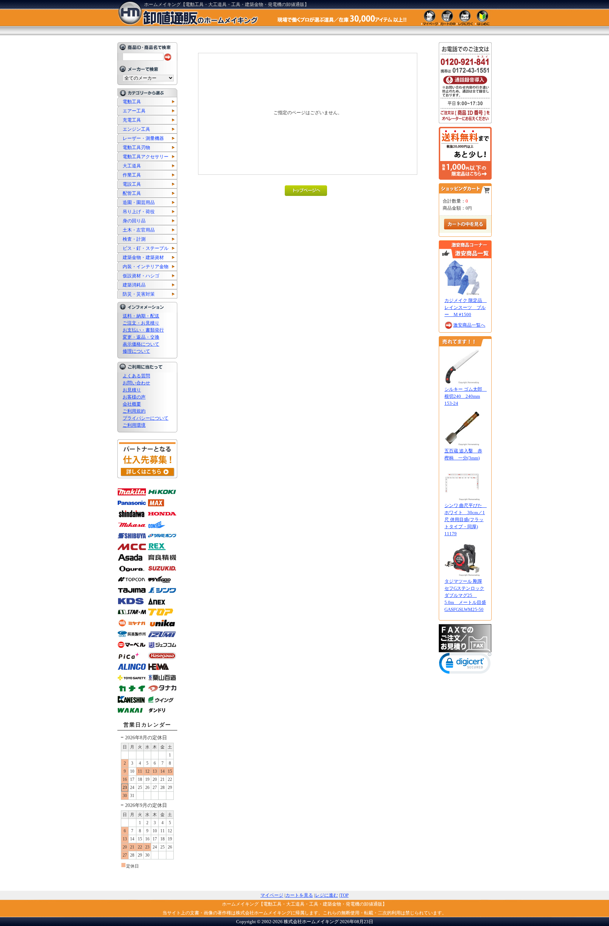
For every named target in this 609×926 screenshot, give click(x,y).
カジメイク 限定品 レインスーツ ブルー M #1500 (465, 307)
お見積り (132, 390)
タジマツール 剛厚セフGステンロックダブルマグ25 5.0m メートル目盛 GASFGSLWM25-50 (465, 595)
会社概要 (132, 404)
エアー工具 (134, 110)
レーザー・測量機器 (143, 138)
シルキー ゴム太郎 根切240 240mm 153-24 (465, 396)
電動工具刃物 (136, 147)
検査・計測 (134, 239)
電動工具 (132, 101)
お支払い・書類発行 (143, 330)
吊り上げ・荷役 (139, 211)
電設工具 (132, 184)
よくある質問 (136, 375)
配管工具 (132, 193)
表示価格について (141, 344)
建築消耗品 (134, 285)
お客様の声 (134, 397)
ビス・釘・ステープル (145, 248)
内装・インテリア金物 (145, 266)
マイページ (271, 895)
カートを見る (299, 895)
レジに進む (326, 895)
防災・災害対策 (139, 294)
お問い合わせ (136, 382)
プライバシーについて (145, 418)
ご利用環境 (134, 425)
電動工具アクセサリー (145, 156)
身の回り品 (134, 220)
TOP (344, 895)
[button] (465, 664)
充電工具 (132, 120)
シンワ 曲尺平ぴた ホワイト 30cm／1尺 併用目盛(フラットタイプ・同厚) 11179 (465, 519)
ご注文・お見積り (141, 323)
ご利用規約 (134, 411)
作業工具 (132, 175)
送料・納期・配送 (141, 316)
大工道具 (132, 165)
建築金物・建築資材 (143, 257)
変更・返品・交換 (141, 337)
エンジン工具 (136, 129)
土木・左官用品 (139, 230)
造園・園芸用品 (139, 202)
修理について (136, 351)
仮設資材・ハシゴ (141, 275)
